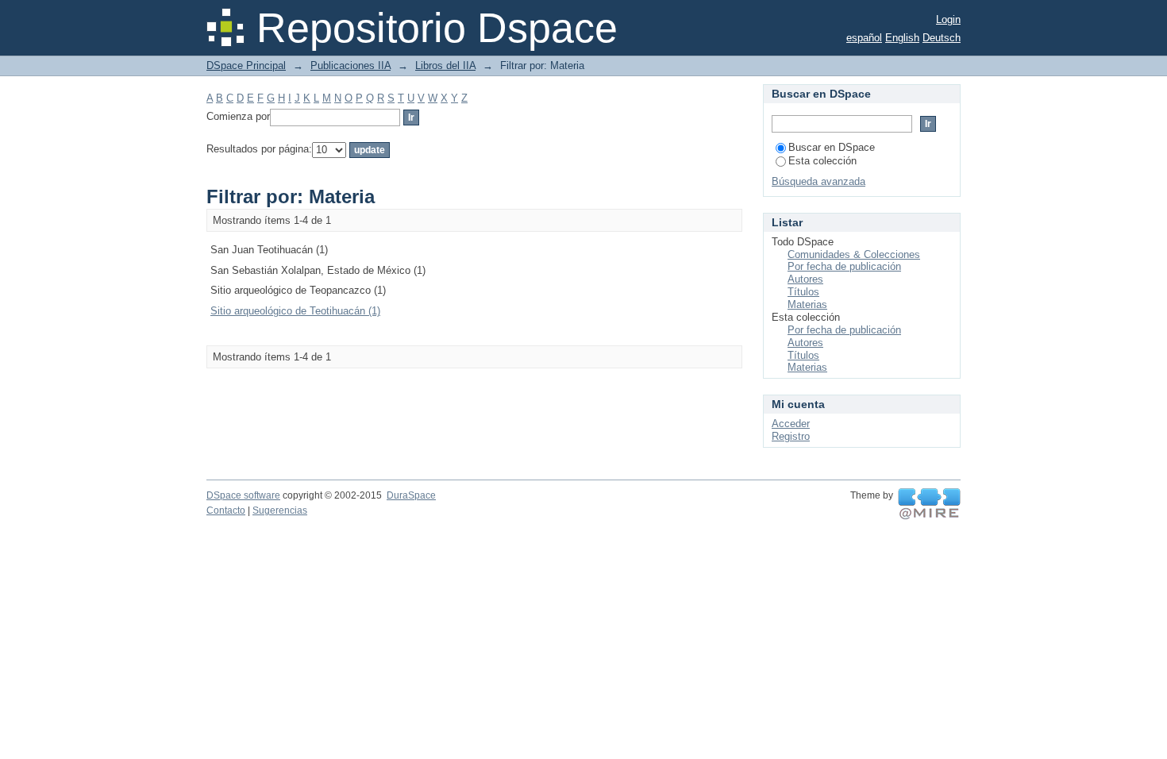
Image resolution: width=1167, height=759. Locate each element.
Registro (791, 436)
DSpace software (243, 495)
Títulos (803, 292)
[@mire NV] (929, 504)
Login (948, 19)
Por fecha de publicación (844, 266)
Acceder (791, 424)
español (864, 38)
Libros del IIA (445, 65)
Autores (805, 279)
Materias (807, 304)
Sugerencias (279, 510)
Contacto (225, 510)
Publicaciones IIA (350, 65)
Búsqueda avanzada (818, 181)
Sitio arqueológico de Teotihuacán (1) (295, 311)
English (902, 38)
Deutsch (941, 38)
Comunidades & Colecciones (854, 254)
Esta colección (822, 161)
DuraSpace (411, 495)
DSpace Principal (246, 65)
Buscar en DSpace (831, 147)
